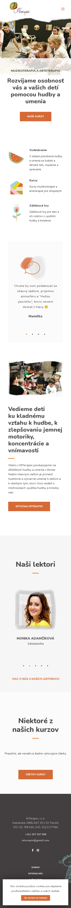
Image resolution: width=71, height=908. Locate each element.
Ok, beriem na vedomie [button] (35, 898)
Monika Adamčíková (35, 638)
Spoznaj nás (35, 873)
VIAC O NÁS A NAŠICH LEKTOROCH (35, 679)
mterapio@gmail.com (35, 840)
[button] (26, 334)
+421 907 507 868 (35, 834)
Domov (35, 867)
